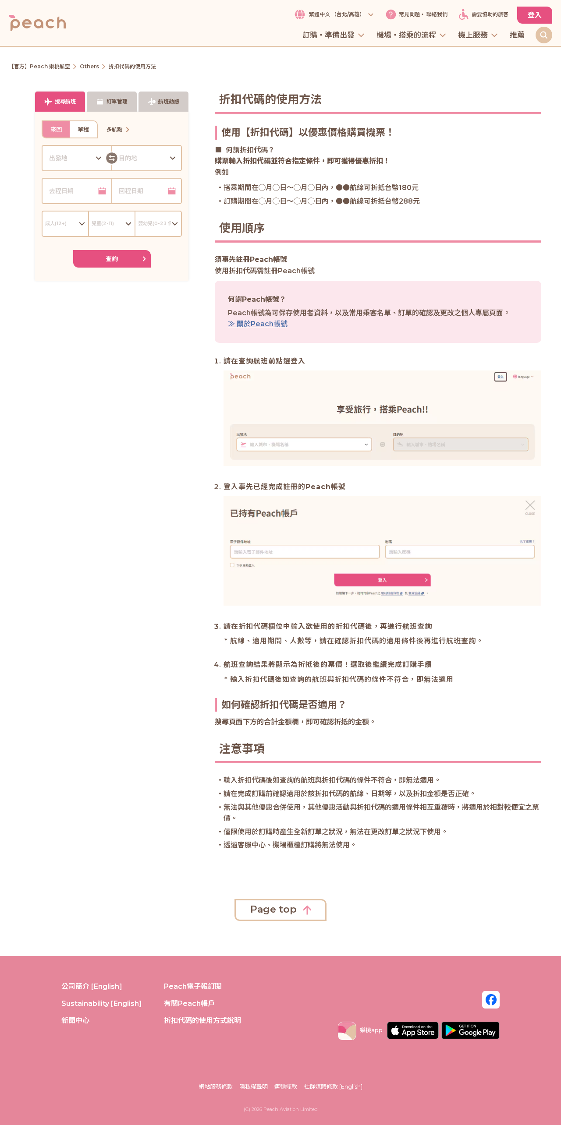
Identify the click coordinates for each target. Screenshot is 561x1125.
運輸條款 (285, 1086)
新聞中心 (75, 1020)
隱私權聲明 (253, 1086)
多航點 (114, 129)
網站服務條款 (216, 1086)
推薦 (517, 35)
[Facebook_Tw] (491, 999)
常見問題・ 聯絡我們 (423, 14)
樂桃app (371, 1029)
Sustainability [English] (101, 1003)
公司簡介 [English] (91, 986)
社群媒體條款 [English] (333, 1086)
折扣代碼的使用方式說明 (202, 1020)
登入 (535, 15)
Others (89, 66)
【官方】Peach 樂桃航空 (39, 66)
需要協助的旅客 (490, 14)
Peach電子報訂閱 (193, 986)
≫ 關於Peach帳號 (258, 324)
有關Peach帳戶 (189, 1003)
